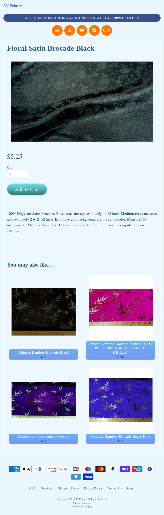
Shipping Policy (69, 488)
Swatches (47, 488)
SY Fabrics (12, 6)
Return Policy (93, 488)
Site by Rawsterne (82, 502)
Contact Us (114, 488)
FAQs (33, 488)
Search (130, 488)
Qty (9, 167)
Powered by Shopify (82, 506)
